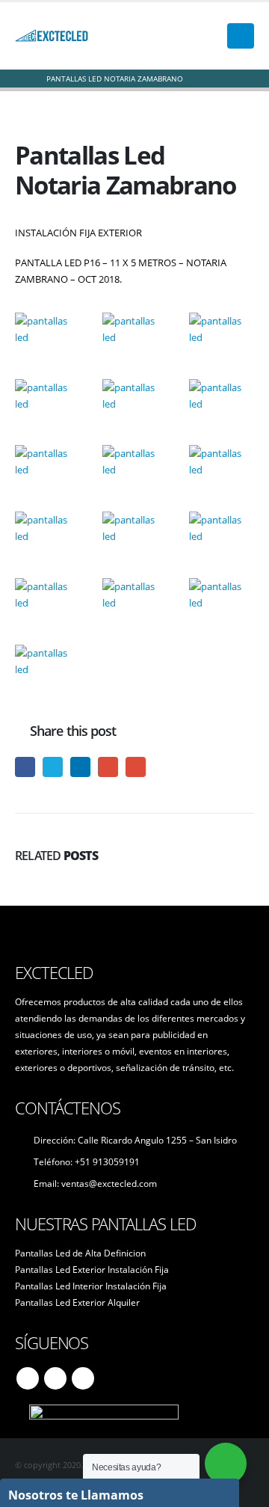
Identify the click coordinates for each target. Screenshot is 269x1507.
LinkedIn (80, 767)
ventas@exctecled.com (109, 1183)
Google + (108, 767)
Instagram (83, 1378)
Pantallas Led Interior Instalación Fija (91, 1286)
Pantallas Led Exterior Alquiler (77, 1302)
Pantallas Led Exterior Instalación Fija (92, 1269)
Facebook (25, 767)
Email (136, 767)
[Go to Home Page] (20, 79)
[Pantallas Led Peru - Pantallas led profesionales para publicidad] (52, 36)
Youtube (55, 1378)
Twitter (53, 767)
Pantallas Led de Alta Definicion (80, 1253)
